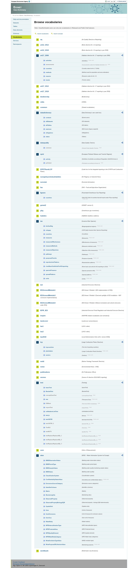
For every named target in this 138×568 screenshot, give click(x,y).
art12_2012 (44, 45)
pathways (49, 254)
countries (49, 68)
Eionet (21, 15)
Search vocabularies (43, 33)
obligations (49, 133)
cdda (42, 102)
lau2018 (43, 337)
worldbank (44, 551)
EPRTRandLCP (46, 169)
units (47, 278)
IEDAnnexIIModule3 (47, 295)
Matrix (48, 491)
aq (41, 39)
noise (42, 367)
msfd (42, 361)
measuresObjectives (52, 250)
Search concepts (58, 33)
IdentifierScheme (51, 487)
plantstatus (49, 351)
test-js (48, 415)
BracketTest (49, 391)
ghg (41, 210)
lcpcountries (50, 347)
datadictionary (45, 113)
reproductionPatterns (52, 262)
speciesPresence (51, 270)
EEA (21, 1)
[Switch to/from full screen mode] (115, 1)
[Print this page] (112, 1)
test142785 (49, 419)
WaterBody (49, 521)
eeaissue (48, 129)
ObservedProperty (51, 499)
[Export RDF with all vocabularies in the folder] (122, 55)
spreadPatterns (50, 274)
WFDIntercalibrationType (53, 525)
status (48, 136)
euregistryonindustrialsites (50, 177)
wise (42, 455)
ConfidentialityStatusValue (54, 479)
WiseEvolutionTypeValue (53, 540)
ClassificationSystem (52, 475)
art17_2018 (44, 91)
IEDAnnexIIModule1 (47, 290)
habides (43, 216)
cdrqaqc (48, 230)
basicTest (49, 387)
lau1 (42, 326)
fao (41, 187)
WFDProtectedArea (52, 529)
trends (48, 80)
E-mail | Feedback (19, 562)
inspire (43, 316)
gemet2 (43, 205)
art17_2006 (44, 55)
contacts (48, 117)
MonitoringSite (50, 495)
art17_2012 (44, 86)
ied (41, 285)
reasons (48, 76)
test (41, 383)
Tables (15, 26)
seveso (43, 377)
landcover (44, 321)
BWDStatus (49, 472)
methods (48, 72)
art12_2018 (44, 50)
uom (42, 450)
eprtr (42, 154)
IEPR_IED (44, 310)
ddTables (49, 125)
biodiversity (44, 97)
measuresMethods (51, 246)
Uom (47, 510)
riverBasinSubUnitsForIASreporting (57, 266)
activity (48, 159)
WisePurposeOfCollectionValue (55, 544)
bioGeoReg (49, 226)
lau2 (42, 331)
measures (49, 238)
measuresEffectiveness (53, 242)
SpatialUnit (49, 506)
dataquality (44, 143)
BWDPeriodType (51, 464)
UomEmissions (50, 514)
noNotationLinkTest (52, 411)
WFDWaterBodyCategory (53, 537)
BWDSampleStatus (52, 468)
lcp (41, 342)
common (43, 107)
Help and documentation (21, 19)
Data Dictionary (28, 15)
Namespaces (17, 44)
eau (47, 399)
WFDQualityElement (52, 533)
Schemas (16, 33)
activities (48, 60)
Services (16, 40)
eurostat (43, 182)
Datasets (16, 23)
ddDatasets (49, 121)
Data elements (17, 30)
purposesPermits (51, 258)
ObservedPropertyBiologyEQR (55, 502)
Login (108, 1)
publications (45, 372)
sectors (48, 355)
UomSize (49, 518)
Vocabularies (17, 37)
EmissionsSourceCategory (54, 483)
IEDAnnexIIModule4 (47, 303)
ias (41, 221)
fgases (42, 193)
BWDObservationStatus (53, 460)
